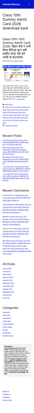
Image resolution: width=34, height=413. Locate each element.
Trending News (8, 336)
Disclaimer (6, 397)
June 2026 (6, 271)
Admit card (9, 104)
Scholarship (7, 333)
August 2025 (7, 295)
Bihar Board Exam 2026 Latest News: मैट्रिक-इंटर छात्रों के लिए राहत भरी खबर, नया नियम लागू (17, 197)
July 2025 (6, 298)
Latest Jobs (7, 321)
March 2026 (7, 274)
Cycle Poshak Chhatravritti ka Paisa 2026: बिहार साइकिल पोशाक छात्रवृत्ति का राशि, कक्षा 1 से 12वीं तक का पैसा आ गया (16, 142)
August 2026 (7, 268)
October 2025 (7, 289)
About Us (6, 391)
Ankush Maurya (11, 4)
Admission (6, 312)
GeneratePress (17, 410)
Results (5, 330)
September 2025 (8, 292)
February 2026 (8, 277)
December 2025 (8, 283)
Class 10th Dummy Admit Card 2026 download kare (16, 117)
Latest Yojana (7, 327)
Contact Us (6, 394)
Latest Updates (8, 324)
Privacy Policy (7, 400)
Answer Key (7, 318)
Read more (21, 99)
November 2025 (8, 286)
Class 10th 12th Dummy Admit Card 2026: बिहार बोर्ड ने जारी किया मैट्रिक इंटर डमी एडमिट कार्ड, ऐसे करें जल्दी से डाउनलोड (17, 48)
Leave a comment (11, 125)
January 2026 (7, 280)
